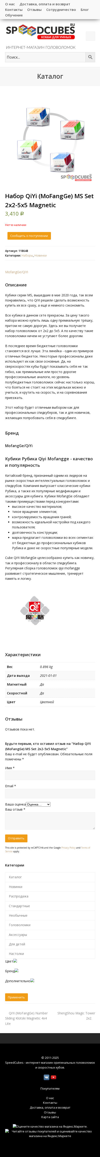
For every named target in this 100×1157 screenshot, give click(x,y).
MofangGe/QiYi (16, 272)
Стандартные (19, 906)
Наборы (27, 255)
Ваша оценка (15, 804)
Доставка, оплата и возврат (50, 1107)
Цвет (9, 961)
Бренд (10, 971)
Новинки (40, 255)
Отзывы (50, 1112)
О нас (50, 1098)
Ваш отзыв (15, 809)
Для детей (17, 944)
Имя (10, 768)
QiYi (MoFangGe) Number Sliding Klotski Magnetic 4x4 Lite (26, 1018)
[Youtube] (53, 1077)
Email (10, 786)
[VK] (46, 1077)
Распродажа (18, 896)
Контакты (50, 1103)
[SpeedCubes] (41, 36)
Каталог (15, 877)
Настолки (16, 953)
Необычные (18, 915)
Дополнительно (17, 981)
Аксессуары (18, 934)
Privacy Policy (68, 847)
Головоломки (19, 925)
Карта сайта (50, 1117)
